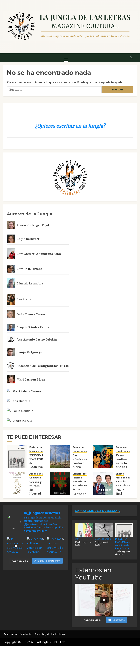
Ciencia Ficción (81, 473)
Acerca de (10, 634)
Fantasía (77, 477)
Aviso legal (41, 634)
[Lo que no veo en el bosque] (60, 483)
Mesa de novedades (41, 451)
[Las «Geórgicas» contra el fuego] (60, 456)
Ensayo (120, 473)
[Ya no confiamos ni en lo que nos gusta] (103, 456)
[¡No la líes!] (103, 483)
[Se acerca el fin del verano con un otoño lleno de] (36, 546)
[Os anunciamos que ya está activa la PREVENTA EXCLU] (16, 546)
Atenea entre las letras (42, 473)
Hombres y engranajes (86, 451)
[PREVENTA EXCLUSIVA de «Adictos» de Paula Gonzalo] (17, 456)
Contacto (25, 634)
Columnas (78, 447)
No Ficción (122, 485)
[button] (66, 57)
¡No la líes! (120, 491)
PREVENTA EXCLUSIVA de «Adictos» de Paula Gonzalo (37, 465)
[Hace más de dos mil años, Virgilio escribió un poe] (56, 546)
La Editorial (58, 634)
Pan (77, 538)
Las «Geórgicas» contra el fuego (82, 461)
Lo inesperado (103, 538)
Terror (76, 489)
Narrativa (78, 485)
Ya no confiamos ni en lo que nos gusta (123, 463)
